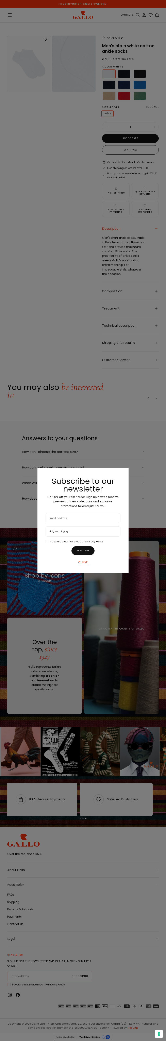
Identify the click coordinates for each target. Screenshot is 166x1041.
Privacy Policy (94, 541)
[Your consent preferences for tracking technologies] (159, 1034)
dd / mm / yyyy (58, 531)
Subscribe (83, 550)
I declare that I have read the (76, 541)
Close (83, 562)
